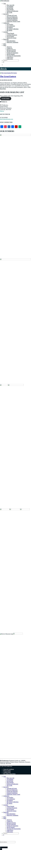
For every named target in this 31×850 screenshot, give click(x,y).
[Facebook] (2, 126)
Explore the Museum (12, 18)
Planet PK (6, 39)
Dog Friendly (10, 9)
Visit (4, 3)
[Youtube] (16, 126)
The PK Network (11, 51)
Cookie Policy (7, 772)
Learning (5, 32)
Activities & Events (12, 15)
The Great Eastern (8, 76)
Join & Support (11, 54)
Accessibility (10, 6)
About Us (9, 46)
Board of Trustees (11, 49)
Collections (6, 23)
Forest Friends (10, 33)
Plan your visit (10, 5)
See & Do (6, 14)
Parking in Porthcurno (12, 11)
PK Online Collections (12, 29)
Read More (3, 88)
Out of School (10, 36)
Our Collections (11, 26)
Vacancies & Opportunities (14, 55)
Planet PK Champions (12, 42)
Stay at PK (9, 12)
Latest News (10, 57)
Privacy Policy (7, 770)
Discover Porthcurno (12, 17)
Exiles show (10, 58)
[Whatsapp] (20, 126)
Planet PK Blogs (11, 41)
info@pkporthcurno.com (6, 119)
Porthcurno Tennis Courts (13, 21)
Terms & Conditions (8, 769)
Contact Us (9, 48)
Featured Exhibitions (12, 20)
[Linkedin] (12, 126)
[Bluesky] (9, 126)
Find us (2, 111)
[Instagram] (5, 126)
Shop (4, 44)
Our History (10, 27)
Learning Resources (12, 35)
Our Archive (10, 24)
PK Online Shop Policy (9, 773)
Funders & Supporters (12, 52)
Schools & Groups (11, 38)
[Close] (1, 849)
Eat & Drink (10, 8)
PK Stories (9, 30)
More (4, 45)
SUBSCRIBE (5, 98)
